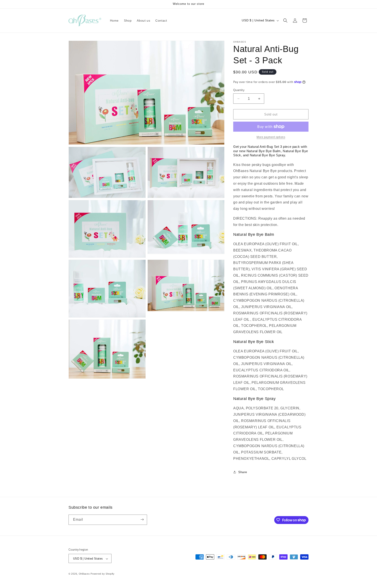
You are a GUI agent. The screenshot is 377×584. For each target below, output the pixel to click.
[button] (285, 20)
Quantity (239, 90)
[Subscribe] (142, 519)
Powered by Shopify (103, 574)
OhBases (84, 574)
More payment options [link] (271, 137)
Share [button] (242, 472)
